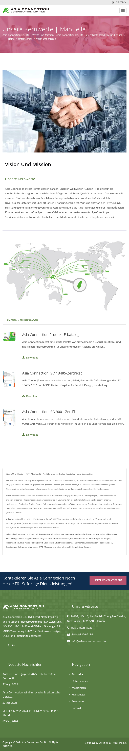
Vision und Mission (46, 39)
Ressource (78, 701)
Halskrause (25, 543)
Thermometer (79, 543)
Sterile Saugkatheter (15, 539)
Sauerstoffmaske (77, 539)
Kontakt (76, 708)
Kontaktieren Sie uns (81, 547)
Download (32, 357)
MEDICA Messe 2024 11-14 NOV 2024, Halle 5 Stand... (30, 713)
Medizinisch (79, 688)
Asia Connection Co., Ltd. (35, 742)
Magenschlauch (32, 539)
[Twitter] (8, 645)
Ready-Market (119, 743)
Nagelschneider (105, 543)
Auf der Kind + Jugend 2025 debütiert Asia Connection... (29, 676)
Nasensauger (92, 543)
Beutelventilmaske (50, 534)
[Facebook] (4, 645)
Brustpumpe (11, 547)
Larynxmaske (98, 534)
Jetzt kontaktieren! (108, 580)
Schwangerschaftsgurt (27, 547)
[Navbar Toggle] (122, 10)
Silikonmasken (111, 534)
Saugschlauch (46, 539)
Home (11, 39)
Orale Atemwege (66, 534)
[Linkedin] (13, 645)
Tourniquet (106, 539)
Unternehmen (25, 39)
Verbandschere (12, 543)
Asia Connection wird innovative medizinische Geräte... (31, 694)
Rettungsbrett (37, 543)
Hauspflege (78, 694)
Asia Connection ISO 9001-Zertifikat (51, 411)
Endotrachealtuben (83, 534)
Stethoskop (49, 543)
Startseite (77, 674)
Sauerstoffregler (93, 539)
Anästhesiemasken (61, 539)
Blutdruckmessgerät (63, 543)
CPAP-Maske (44, 547)
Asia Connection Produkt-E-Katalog (50, 334)
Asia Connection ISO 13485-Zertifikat (52, 373)
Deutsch (121, 2)
